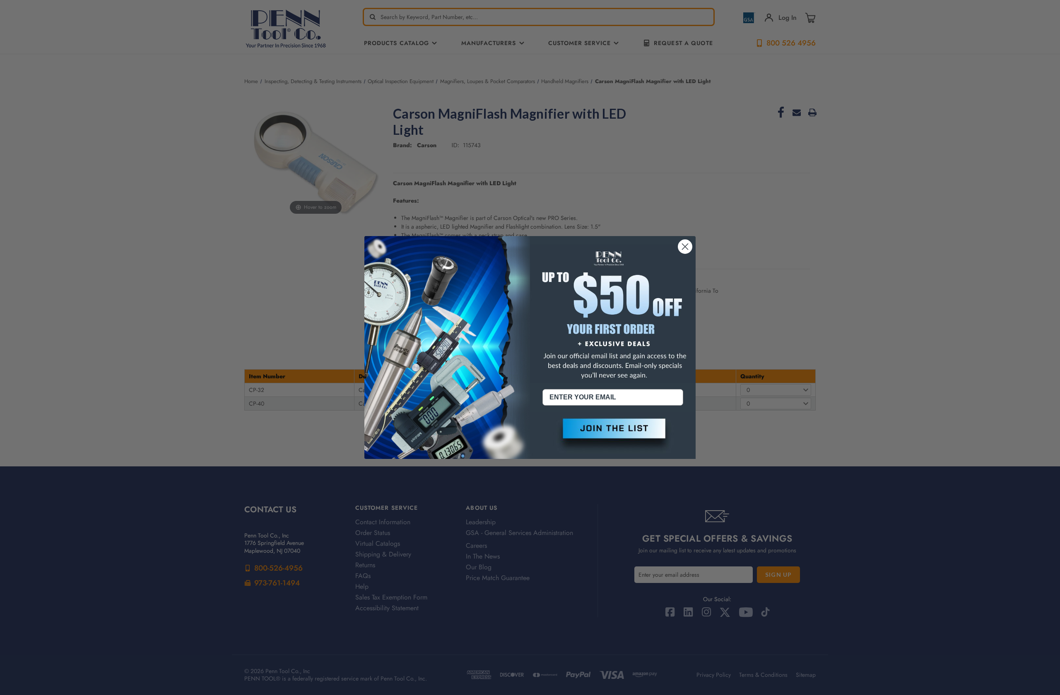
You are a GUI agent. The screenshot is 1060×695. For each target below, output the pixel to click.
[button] (613, 435)
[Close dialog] (685, 246)
